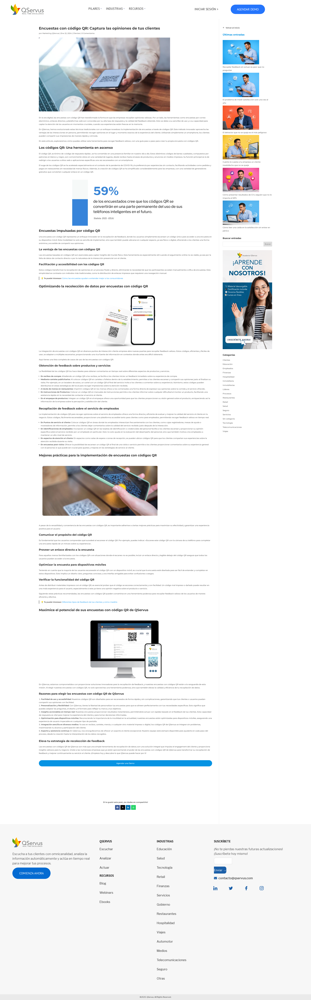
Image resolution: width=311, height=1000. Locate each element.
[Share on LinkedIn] (128, 807)
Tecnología (228, 423)
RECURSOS (136, 9)
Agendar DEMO (248, 9)
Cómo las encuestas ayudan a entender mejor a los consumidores (92, 278)
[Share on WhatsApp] (133, 807)
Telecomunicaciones (232, 427)
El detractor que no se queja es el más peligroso (245, 132)
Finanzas (227, 372)
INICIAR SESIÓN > (206, 9)
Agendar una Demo (125, 763)
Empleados (228, 368)
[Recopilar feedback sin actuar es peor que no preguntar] (241, 52)
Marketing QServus (50, 33)
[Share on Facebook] (117, 807)
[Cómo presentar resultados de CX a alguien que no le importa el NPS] (241, 180)
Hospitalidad (228, 377)
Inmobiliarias (229, 385)
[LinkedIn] (215, 888)
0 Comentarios (88, 33)
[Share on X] (122, 807)
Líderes (226, 389)
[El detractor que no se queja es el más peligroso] (241, 118)
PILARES (94, 9)
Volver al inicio (233, 28)
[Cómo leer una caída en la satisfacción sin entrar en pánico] (241, 213)
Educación (228, 364)
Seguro (226, 410)
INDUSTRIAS (114, 9)
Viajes (225, 431)
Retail (225, 402)
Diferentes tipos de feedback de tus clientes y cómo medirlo (89, 602)
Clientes (76, 33)
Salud (225, 406)
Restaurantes (229, 398)
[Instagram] (262, 888)
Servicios (227, 414)
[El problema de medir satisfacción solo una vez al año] (241, 85)
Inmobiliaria (228, 381)
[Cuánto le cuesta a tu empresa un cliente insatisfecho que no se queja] (241, 147)
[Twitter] (231, 888)
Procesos (227, 393)
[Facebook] (246, 888)
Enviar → (220, 870)
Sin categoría (229, 419)
